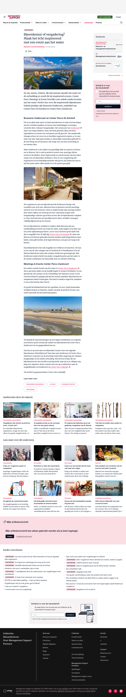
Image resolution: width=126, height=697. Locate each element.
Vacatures (46, 655)
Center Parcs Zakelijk (59, 367)
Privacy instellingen (23, 693)
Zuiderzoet (75, 128)
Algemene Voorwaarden (66, 691)
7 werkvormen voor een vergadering (18, 589)
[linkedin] (121, 691)
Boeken (45, 648)
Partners (7, 643)
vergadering (30, 389)
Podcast (45, 658)
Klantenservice (105, 653)
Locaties (52, 384)
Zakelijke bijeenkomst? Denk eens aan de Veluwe (32, 565)
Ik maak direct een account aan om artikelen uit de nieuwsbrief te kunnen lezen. (109, 93)
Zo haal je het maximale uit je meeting (29, 577)
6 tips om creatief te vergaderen (16, 586)
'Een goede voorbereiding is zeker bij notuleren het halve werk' (89, 575)
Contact (103, 657)
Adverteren (104, 660)
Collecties (8, 633)
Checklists (46, 640)
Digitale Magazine (49, 644)
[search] (121, 22)
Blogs (45, 651)
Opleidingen (76, 669)
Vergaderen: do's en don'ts (85, 589)
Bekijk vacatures (114, 75)
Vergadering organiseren (35, 384)
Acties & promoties (78, 680)
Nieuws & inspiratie (50, 637)
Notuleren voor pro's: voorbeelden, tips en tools (22, 568)
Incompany (76, 673)
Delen (30, 51)
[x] (115, 691)
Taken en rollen (77, 640)
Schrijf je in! (108, 106)
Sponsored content (68, 384)
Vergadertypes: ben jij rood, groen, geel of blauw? (22, 583)
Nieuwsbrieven (11, 637)
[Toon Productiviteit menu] (32, 22)
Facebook (103, 637)
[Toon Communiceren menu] (65, 22)
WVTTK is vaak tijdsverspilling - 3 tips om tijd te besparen (26, 580)
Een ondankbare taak (74, 569)
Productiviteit (77, 637)
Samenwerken (77, 644)
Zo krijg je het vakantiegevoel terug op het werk (32, 562)
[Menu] (4, 17)
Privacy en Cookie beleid (86, 691)
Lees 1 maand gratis (105, 17)
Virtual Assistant (77, 658)
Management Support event (82, 676)
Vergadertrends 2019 (83, 572)
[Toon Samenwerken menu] (81, 22)
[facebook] (110, 691)
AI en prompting (78, 654)
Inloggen (118, 17)
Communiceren (77, 648)
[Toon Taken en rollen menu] (48, 22)
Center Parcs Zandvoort (67, 268)
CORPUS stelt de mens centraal (87, 563)
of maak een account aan (24, 536)
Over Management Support (17, 640)
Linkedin (103, 644)
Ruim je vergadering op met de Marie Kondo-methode (95, 566)
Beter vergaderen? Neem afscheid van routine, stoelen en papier (99, 560)
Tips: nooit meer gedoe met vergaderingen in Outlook (85, 557)
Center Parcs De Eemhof (59, 234)
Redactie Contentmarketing (34, 47)
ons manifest (63, 689)
